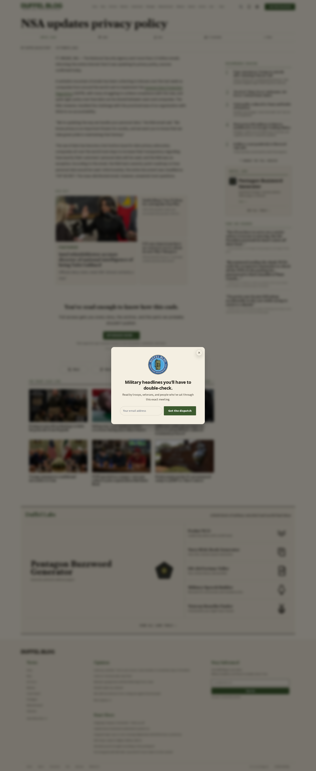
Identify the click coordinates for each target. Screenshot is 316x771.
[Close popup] (199, 353)
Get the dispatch (180, 411)
